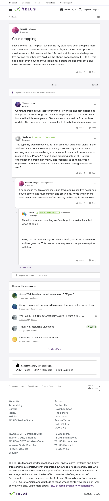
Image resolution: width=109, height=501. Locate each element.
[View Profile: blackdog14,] (14, 295)
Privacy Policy (48, 386)
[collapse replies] (9, 102)
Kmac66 (23, 29)
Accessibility (16, 405)
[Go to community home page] (25, 9)
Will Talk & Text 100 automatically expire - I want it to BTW (51, 315)
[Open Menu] (98, 17)
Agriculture (50, 3)
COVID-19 (60, 427)
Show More (26, 267)
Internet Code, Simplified (22, 437)
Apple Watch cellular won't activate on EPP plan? (47, 294)
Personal (13, 3)
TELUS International (65, 437)
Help (59, 386)
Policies (13, 416)
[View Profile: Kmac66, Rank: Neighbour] (15, 30)
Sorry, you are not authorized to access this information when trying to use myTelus (57, 305)
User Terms (60, 416)
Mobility (14, 17)
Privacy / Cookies (18, 448)
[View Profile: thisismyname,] (14, 306)
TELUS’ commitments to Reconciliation (71, 485)
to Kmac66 (65, 212)
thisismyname (36, 309)
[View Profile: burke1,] (14, 317)
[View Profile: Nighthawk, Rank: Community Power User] (18, 138)
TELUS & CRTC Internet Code (26, 433)
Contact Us (60, 405)
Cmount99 (35, 341)
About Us (14, 401)
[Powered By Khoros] (94, 388)
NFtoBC (32, 212)
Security (13, 452)
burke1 (34, 319)
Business (26, 3)
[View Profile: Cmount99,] (14, 339)
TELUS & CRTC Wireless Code (26, 441)
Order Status (61, 424)
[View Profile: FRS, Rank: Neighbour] (18, 104)
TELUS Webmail (63, 445)
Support (59, 401)
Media (12, 412)
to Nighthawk (47, 182)
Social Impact (66, 3)
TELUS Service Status (21, 420)
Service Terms (62, 420)
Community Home (16, 386)
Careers (13, 408)
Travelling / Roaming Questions (36, 326)
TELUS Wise (61, 448)
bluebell (34, 330)
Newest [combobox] (95, 85)
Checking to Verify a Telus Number (38, 337)
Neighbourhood (63, 408)
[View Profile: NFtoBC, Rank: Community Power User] (24, 214)
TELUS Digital (62, 433)
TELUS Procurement (66, 441)
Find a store (61, 412)
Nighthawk (26, 137)
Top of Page (33, 386)
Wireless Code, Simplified (23, 445)
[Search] (80, 9)
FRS (24, 103)
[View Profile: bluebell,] (14, 328)
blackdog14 (35, 298)
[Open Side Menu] (10, 10)
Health (38, 3)
